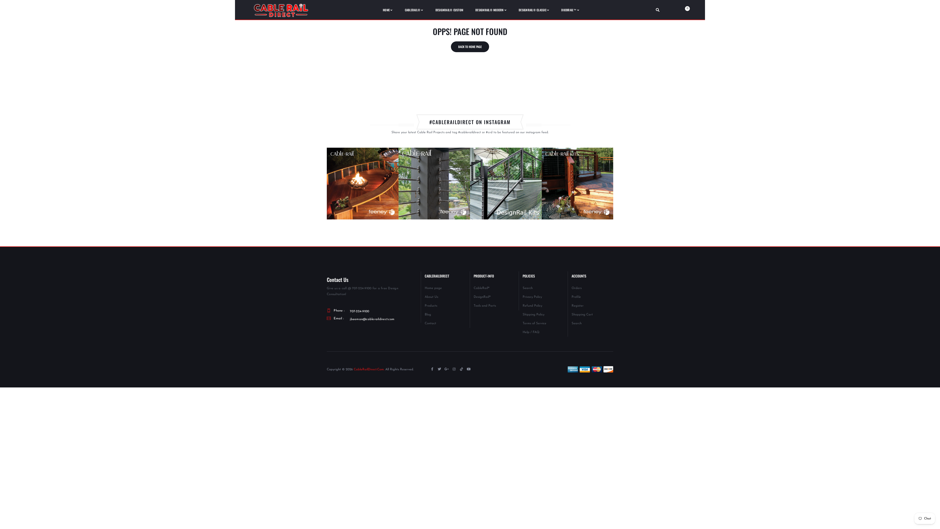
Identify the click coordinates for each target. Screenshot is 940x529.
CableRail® (481, 288)
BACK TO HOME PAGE (470, 47)
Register (578, 305)
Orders (577, 288)
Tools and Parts (485, 305)
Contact (430, 323)
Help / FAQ (531, 332)
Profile (576, 297)
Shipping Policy (533, 314)
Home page (433, 288)
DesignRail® (482, 297)
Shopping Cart (582, 314)
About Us (431, 297)
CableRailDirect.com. (369, 369)
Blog (428, 314)
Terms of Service (534, 323)
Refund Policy (532, 305)
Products (431, 305)
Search (528, 288)
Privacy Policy (532, 297)
